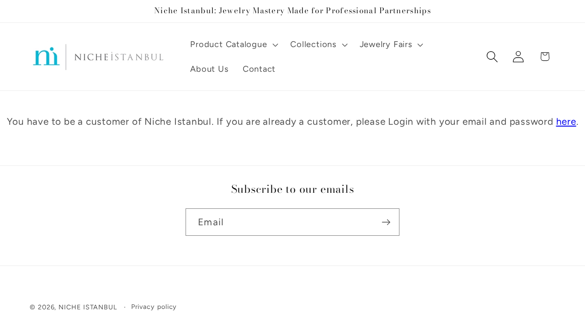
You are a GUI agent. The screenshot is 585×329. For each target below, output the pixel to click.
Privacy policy (154, 306)
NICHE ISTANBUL (87, 307)
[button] (233, 44)
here (566, 121)
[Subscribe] (386, 222)
